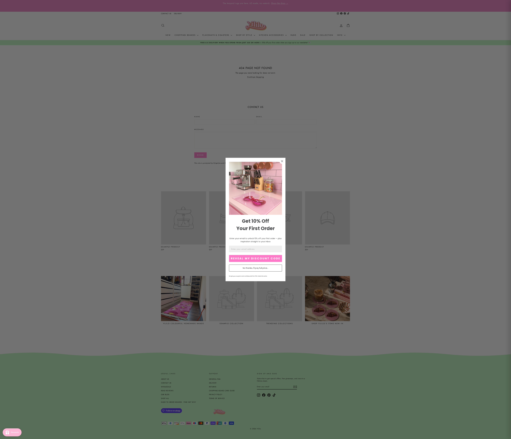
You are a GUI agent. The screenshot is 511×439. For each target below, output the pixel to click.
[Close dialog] (282, 161)
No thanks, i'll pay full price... (255, 268)
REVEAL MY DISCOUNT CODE (255, 258)
